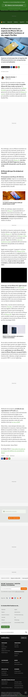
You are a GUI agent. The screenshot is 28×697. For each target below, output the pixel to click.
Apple (7, 455)
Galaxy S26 (9, 22)
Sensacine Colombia (18, 685)
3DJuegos (16, 645)
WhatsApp (16, 620)
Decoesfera (3, 673)
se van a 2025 (16, 422)
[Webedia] (5, 638)
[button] (11, 77)
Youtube (12, 598)
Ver (14, 518)
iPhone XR (8, 314)
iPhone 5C (21, 287)
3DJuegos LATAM (17, 682)
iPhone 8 (9, 211)
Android (3, 617)
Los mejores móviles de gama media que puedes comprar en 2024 (12, 203)
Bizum (4, 22)
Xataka (2, 645)
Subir (23, 637)
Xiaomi (2, 612)
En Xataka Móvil (6, 201)
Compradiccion (4, 675)
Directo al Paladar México (6, 687)
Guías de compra (5, 614)
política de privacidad (19, 591)
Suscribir (23, 588)
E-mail (19, 67)
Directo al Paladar (5, 662)
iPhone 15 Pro (21, 251)
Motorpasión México (18, 687)
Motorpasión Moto (18, 664)
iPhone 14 (8, 234)
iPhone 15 (16, 160)
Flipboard (16, 67)
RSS (18, 598)
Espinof (16, 655)
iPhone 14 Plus (22, 236)
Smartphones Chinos (6, 622)
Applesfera (3, 648)
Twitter (14, 67)
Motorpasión (17, 662)
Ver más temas (5, 626)
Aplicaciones (17, 612)
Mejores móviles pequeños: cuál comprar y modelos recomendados (13, 337)
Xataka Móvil (4, 646)
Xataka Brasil (4, 683)
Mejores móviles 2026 (15, 578)
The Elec (9, 306)
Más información (21, 695)
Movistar (3, 609)
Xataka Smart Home (5, 650)
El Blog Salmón (17, 671)
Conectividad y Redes (19, 622)
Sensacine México (18, 683)
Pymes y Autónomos (18, 673)
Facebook (11, 67)
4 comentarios (6, 67)
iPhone (12, 455)
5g (15, 617)
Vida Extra (16, 646)
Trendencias (4, 671)
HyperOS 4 (22, 22)
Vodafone (16, 22)
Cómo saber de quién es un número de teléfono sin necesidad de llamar (13, 451)
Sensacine (16, 653)
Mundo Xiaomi (4, 652)
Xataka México (4, 682)
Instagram (15, 598)
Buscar (26, 632)
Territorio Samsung (18, 614)
